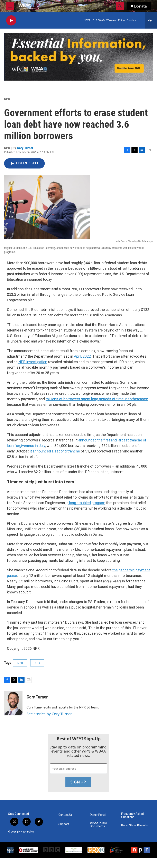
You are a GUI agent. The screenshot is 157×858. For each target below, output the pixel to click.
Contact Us (65, 814)
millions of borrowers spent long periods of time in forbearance (97, 399)
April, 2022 (82, 356)
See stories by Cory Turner (49, 713)
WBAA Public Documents (98, 824)
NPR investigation (32, 362)
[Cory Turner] (13, 703)
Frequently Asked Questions (132, 815)
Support (63, 824)
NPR (7, 99)
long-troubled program (86, 503)
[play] (11, 20)
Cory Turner (25, 148)
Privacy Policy (26, 831)
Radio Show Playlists (134, 825)
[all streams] (151, 20)
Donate (140, 6)
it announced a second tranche (55, 451)
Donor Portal (98, 814)
